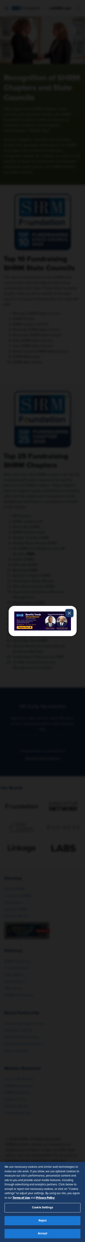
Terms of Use (21, 1198)
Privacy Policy (45, 1198)
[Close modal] (69, 613)
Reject (43, 1220)
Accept (42, 1233)
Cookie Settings (42, 1207)
